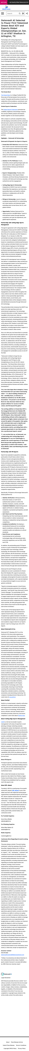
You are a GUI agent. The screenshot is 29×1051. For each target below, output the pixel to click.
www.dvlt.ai (12, 697)
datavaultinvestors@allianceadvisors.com (12, 954)
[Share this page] (27, 13)
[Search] (19, 13)
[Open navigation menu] (2, 13)
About (8, 1042)
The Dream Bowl (5, 95)
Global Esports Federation (10, 109)
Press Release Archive (17, 1042)
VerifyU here (21, 715)
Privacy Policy (21, 1048)
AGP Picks (4, 2)
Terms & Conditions (21, 1045)
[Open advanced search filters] (23, 13)
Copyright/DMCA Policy (10, 1048)
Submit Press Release (8, 1045)
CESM (2, 722)
